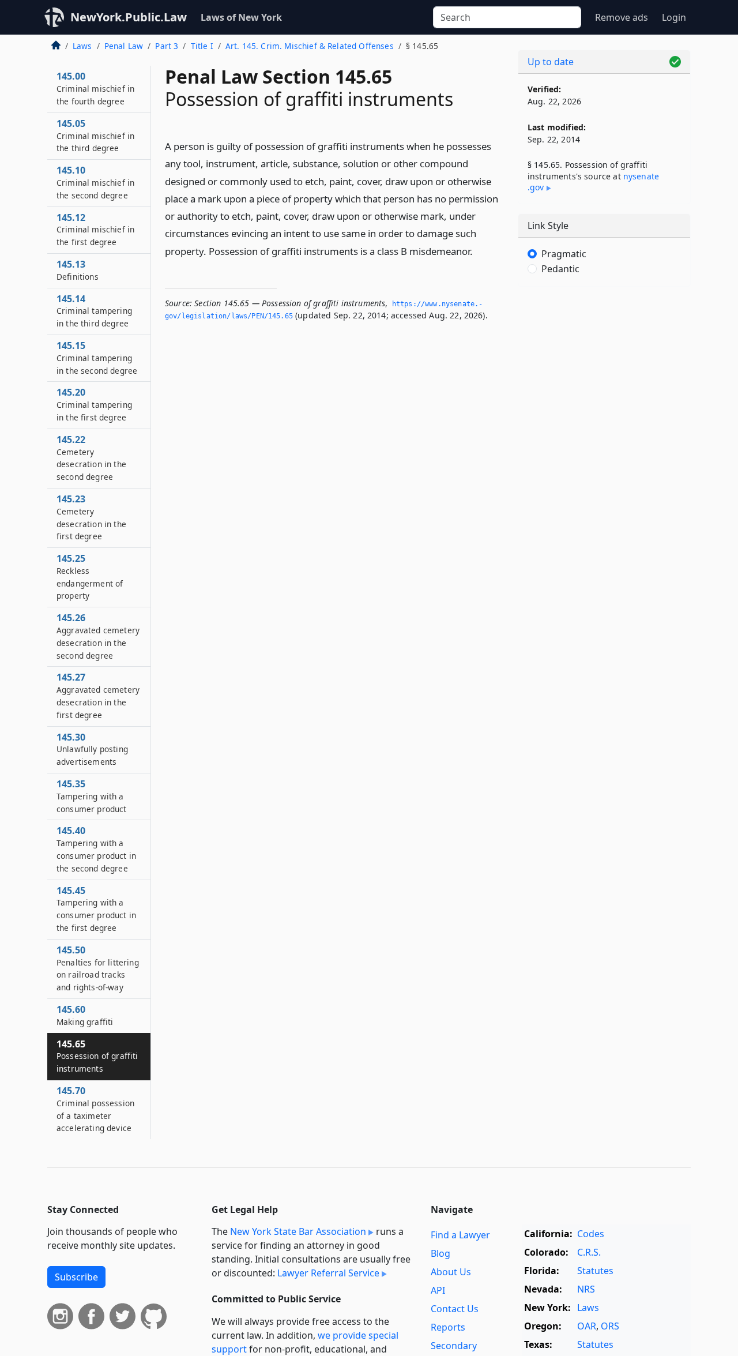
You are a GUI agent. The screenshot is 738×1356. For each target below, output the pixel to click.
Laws (82, 45)
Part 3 (166, 45)
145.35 (92, 795)
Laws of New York (241, 17)
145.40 (96, 848)
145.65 (97, 1056)
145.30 (92, 749)
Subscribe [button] (76, 1277)
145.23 (91, 517)
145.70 (95, 1108)
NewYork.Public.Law (128, 17)
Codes (590, 1233)
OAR (586, 1326)
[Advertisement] (604, 476)
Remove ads (621, 17)
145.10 (95, 182)
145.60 (85, 1015)
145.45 (96, 908)
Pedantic (560, 268)
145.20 (94, 404)
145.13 (78, 270)
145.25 (90, 576)
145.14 (94, 310)
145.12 (95, 229)
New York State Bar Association (298, 1231)
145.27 (98, 695)
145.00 (95, 88)
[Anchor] (479, 251)
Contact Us (455, 1308)
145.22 (91, 457)
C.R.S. (589, 1252)
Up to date (551, 61)
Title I (202, 45)
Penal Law (123, 45)
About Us (451, 1271)
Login (674, 17)
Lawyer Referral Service (328, 1273)
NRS (586, 1289)
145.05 (95, 135)
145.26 (98, 635)
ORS (610, 1326)
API (438, 1290)
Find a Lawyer (460, 1235)
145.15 (97, 357)
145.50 (98, 968)
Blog (440, 1253)
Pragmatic (563, 253)
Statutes (595, 1270)
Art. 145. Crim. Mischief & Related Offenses (309, 45)
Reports (448, 1327)
